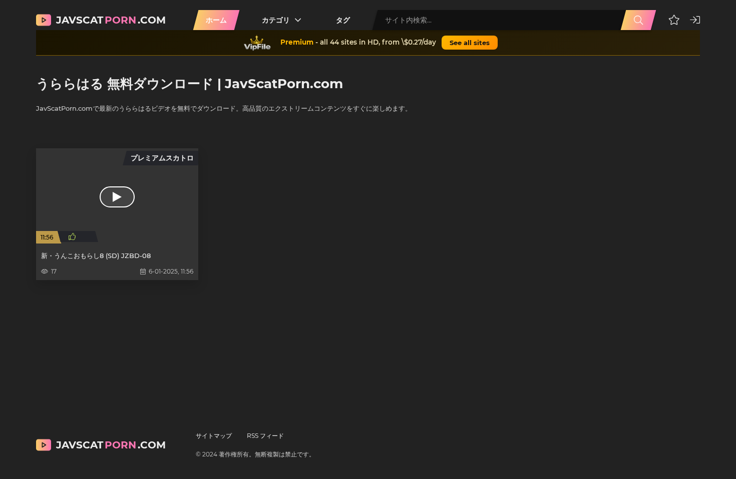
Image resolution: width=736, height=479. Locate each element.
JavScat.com (111, 20)
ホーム (216, 20)
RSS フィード (265, 435)
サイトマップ (214, 435)
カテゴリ (276, 20)
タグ (343, 20)
